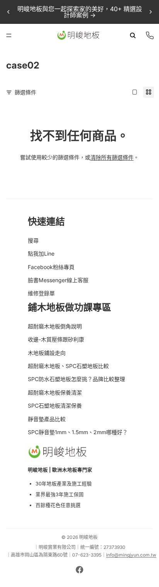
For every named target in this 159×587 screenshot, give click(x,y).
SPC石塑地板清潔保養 (55, 405)
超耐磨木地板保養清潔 (55, 392)
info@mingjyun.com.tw (131, 555)
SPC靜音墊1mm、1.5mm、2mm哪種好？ (78, 432)
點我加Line (41, 253)
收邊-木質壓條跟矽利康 (56, 339)
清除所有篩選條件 (112, 157)
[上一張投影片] (8, 11)
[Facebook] (79, 569)
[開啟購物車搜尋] (132, 35)
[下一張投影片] (150, 11)
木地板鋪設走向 (47, 353)
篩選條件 (25, 92)
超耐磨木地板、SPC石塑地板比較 (68, 366)
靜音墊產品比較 (47, 419)
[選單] (9, 35)
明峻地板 (88, 537)
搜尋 (33, 240)
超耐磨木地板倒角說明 (55, 326)
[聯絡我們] (149, 35)
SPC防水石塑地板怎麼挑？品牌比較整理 (76, 379)
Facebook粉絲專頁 (51, 267)
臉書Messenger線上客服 (58, 280)
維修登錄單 (41, 293)
